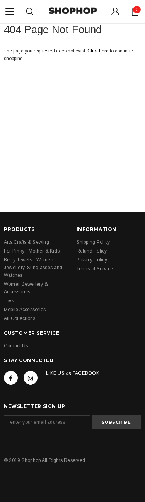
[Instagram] (31, 378)
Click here (98, 51)
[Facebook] (11, 378)
